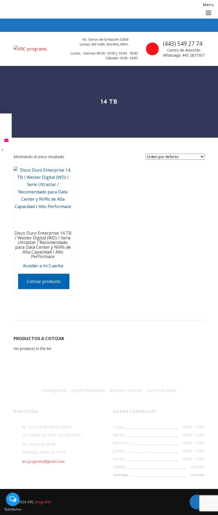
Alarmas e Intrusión (126, 390)
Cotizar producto (44, 281)
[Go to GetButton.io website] (12, 509)
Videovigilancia (54, 390)
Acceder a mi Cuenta (43, 266)
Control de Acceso (161, 390)
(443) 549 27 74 (182, 43)
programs (43, 501)
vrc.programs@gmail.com (43, 461)
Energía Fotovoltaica (88, 390)
